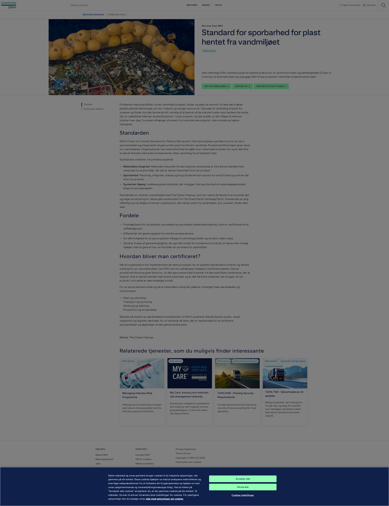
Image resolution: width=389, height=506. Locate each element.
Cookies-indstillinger (243, 495)
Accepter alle (243, 478)
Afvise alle (242, 487)
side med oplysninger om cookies (164, 498)
